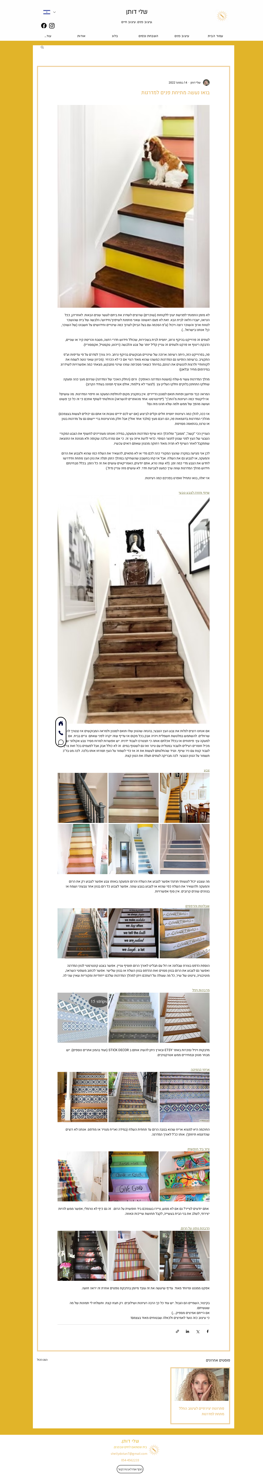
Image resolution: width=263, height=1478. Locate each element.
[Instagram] (51, 25)
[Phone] (60, 732)
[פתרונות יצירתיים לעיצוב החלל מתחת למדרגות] (200, 1384)
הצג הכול (42, 1360)
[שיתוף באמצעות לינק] (177, 1331)
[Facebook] (43, 25)
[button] (42, 47)
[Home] (60, 723)
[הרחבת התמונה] (185, 798)
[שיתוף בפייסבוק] (208, 1331)
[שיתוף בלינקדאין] (187, 1331)
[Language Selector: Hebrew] (49, 12)
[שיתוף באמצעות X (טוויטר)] (198, 1331)
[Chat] (60, 742)
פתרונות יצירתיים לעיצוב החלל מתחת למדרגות (201, 1411)
